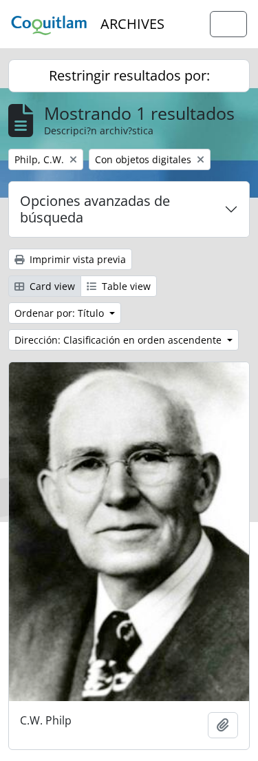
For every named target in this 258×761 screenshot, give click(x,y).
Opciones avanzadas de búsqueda (95, 209)
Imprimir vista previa (76, 259)
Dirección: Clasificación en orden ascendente (119, 339)
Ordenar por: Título (60, 313)
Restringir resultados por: (129, 75)
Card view (51, 286)
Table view (125, 286)
